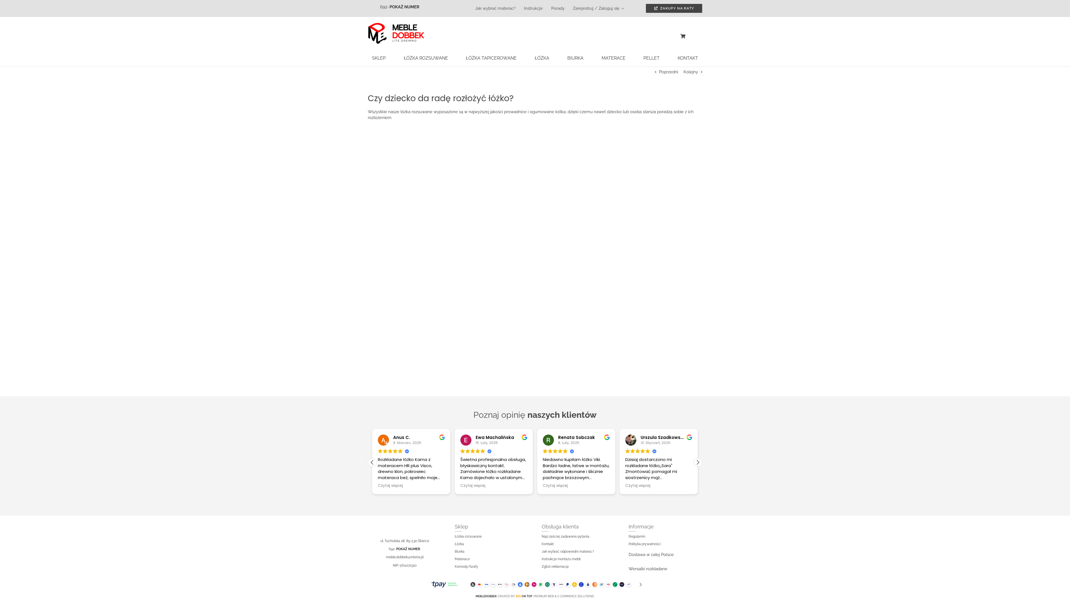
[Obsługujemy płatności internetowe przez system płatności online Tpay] (535, 584)
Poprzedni (668, 71)
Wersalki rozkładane (648, 568)
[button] (698, 462)
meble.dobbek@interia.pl (405, 557)
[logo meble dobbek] (396, 24)
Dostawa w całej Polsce (651, 554)
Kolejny (691, 71)
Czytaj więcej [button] (390, 485)
